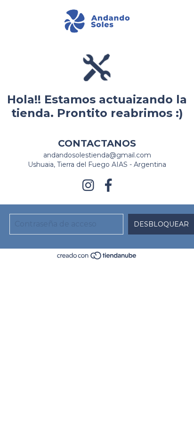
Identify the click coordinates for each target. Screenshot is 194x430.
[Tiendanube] (97, 258)
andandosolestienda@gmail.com (97, 155)
